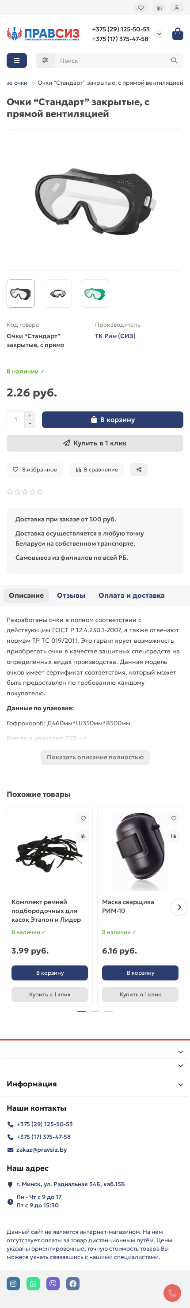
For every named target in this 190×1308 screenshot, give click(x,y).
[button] (11, 907)
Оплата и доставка (132, 595)
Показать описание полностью (95, 757)
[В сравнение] (83, 836)
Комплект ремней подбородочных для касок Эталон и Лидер (46, 911)
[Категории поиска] (45, 60)
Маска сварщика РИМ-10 (128, 906)
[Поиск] (174, 60)
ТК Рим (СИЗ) (115, 336)
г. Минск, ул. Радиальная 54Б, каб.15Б (70, 1184)
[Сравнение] (159, 7)
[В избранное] (83, 818)
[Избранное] (141, 7)
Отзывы (71, 595)
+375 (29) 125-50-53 (121, 29)
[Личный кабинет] (176, 7)
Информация (32, 1084)
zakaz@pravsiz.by (41, 1149)
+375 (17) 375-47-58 (120, 39)
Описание (26, 595)
